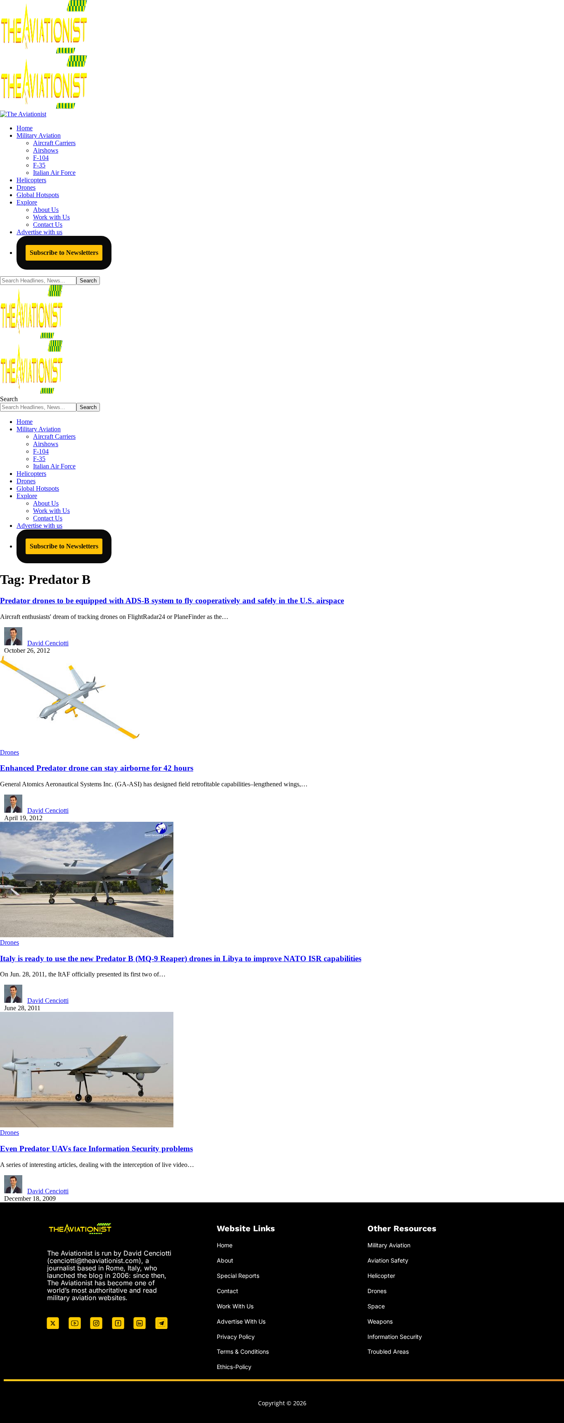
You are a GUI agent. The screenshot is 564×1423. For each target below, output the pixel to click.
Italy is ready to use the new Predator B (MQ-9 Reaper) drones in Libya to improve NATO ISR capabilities (180, 958)
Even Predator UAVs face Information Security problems (96, 1148)
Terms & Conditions (243, 1351)
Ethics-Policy (234, 1366)
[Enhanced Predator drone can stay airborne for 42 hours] (70, 744)
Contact (227, 1290)
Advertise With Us (241, 1321)
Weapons (380, 1321)
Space (376, 1306)
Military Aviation (388, 1245)
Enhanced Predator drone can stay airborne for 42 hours (96, 768)
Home (224, 1245)
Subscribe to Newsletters (64, 252)
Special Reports (238, 1275)
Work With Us (235, 1306)
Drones (9, 752)
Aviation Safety (387, 1260)
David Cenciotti (48, 643)
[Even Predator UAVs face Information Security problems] (86, 1125)
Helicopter (381, 1275)
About (225, 1260)
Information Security (394, 1336)
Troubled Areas (388, 1351)
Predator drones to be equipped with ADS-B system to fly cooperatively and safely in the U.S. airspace (172, 600)
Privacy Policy (236, 1336)
